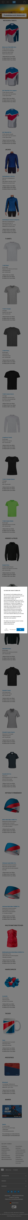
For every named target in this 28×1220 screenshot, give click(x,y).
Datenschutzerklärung (9, 623)
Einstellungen (13, 629)
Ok (20, 629)
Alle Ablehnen (6, 629)
